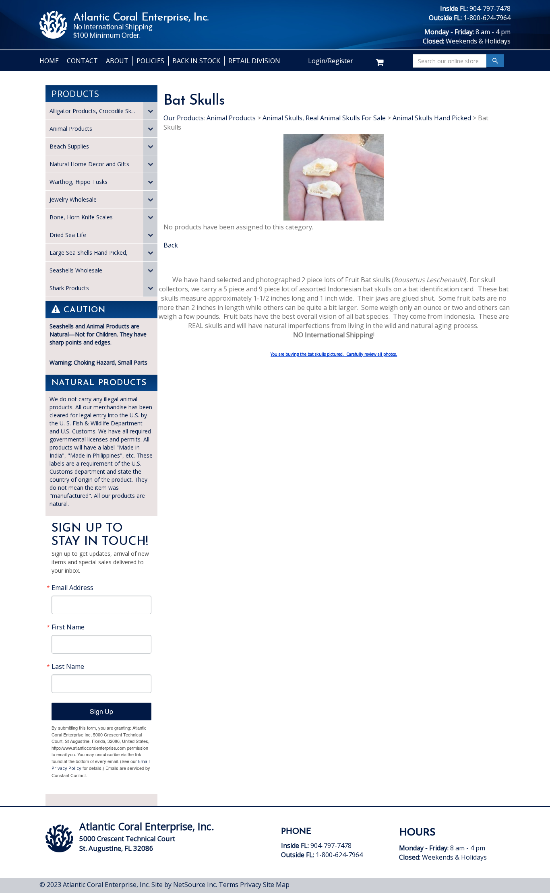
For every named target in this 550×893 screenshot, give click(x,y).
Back (170, 245)
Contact (82, 60)
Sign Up (101, 711)
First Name (68, 627)
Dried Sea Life (68, 235)
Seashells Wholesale (76, 270)
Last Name (68, 666)
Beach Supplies (69, 146)
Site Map (276, 884)
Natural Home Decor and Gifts (89, 164)
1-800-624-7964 (487, 17)
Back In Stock (196, 60)
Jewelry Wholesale (73, 199)
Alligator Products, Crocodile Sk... (92, 111)
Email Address (72, 587)
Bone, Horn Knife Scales (81, 217)
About (117, 60)
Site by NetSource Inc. (184, 884)
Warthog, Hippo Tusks (79, 182)
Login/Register (330, 60)
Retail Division (254, 60)
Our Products (183, 117)
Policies (150, 60)
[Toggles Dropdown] (150, 111)
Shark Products (69, 288)
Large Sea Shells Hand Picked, (89, 252)
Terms (228, 884)
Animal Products (71, 128)
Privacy (250, 884)
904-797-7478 (490, 8)
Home (49, 60)
